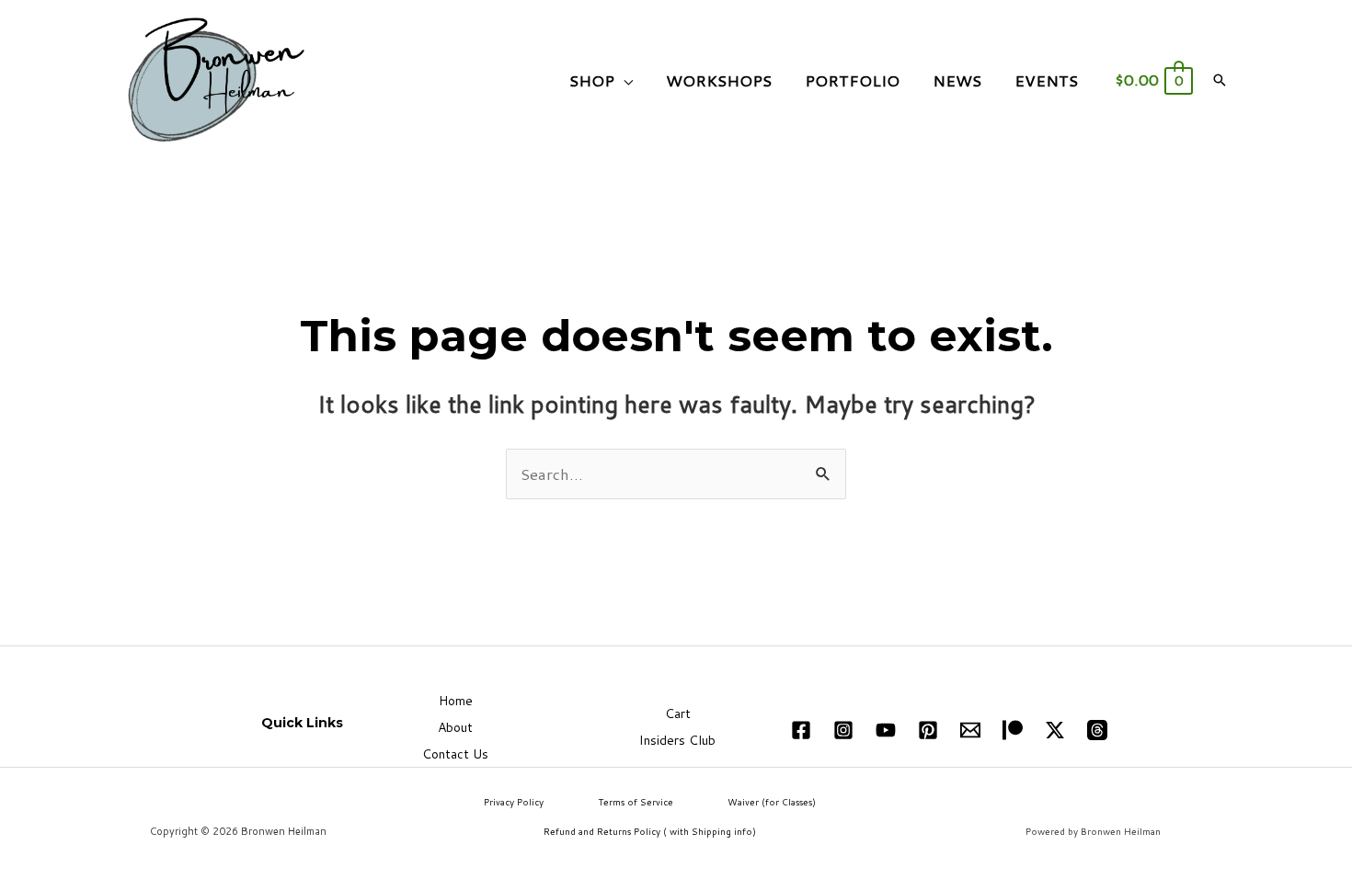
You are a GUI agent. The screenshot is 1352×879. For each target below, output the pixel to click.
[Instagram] (843, 730)
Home (456, 700)
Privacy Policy (514, 801)
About (455, 727)
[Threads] (1097, 730)
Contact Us (455, 754)
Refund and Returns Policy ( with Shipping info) (650, 831)
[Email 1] (970, 730)
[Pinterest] (928, 730)
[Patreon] (1013, 730)
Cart (678, 713)
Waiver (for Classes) (772, 801)
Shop (591, 80)
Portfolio (852, 80)
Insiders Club (677, 740)
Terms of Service (635, 801)
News (957, 80)
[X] (1055, 730)
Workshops (719, 80)
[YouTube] (886, 730)
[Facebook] (801, 730)
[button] (1219, 80)
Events (1046, 80)
